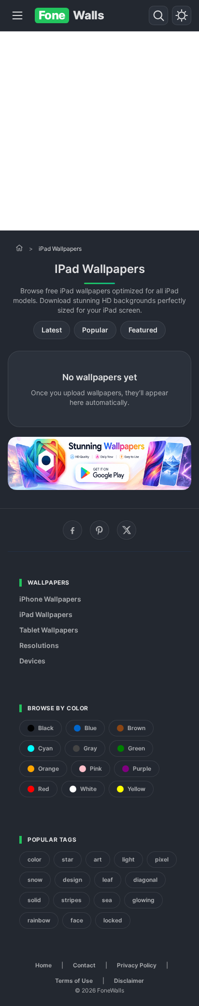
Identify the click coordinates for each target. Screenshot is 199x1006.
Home (43, 965)
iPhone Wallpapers (50, 599)
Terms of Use (74, 980)
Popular (95, 330)
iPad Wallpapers (45, 614)
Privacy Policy (136, 965)
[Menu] (17, 15)
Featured (142, 330)
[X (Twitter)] (126, 530)
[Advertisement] (99, 130)
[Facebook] (72, 530)
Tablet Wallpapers (48, 630)
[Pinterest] (99, 530)
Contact (84, 965)
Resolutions (39, 645)
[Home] (19, 248)
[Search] (158, 15)
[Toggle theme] (181, 15)
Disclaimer (129, 980)
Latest (52, 330)
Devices (32, 661)
